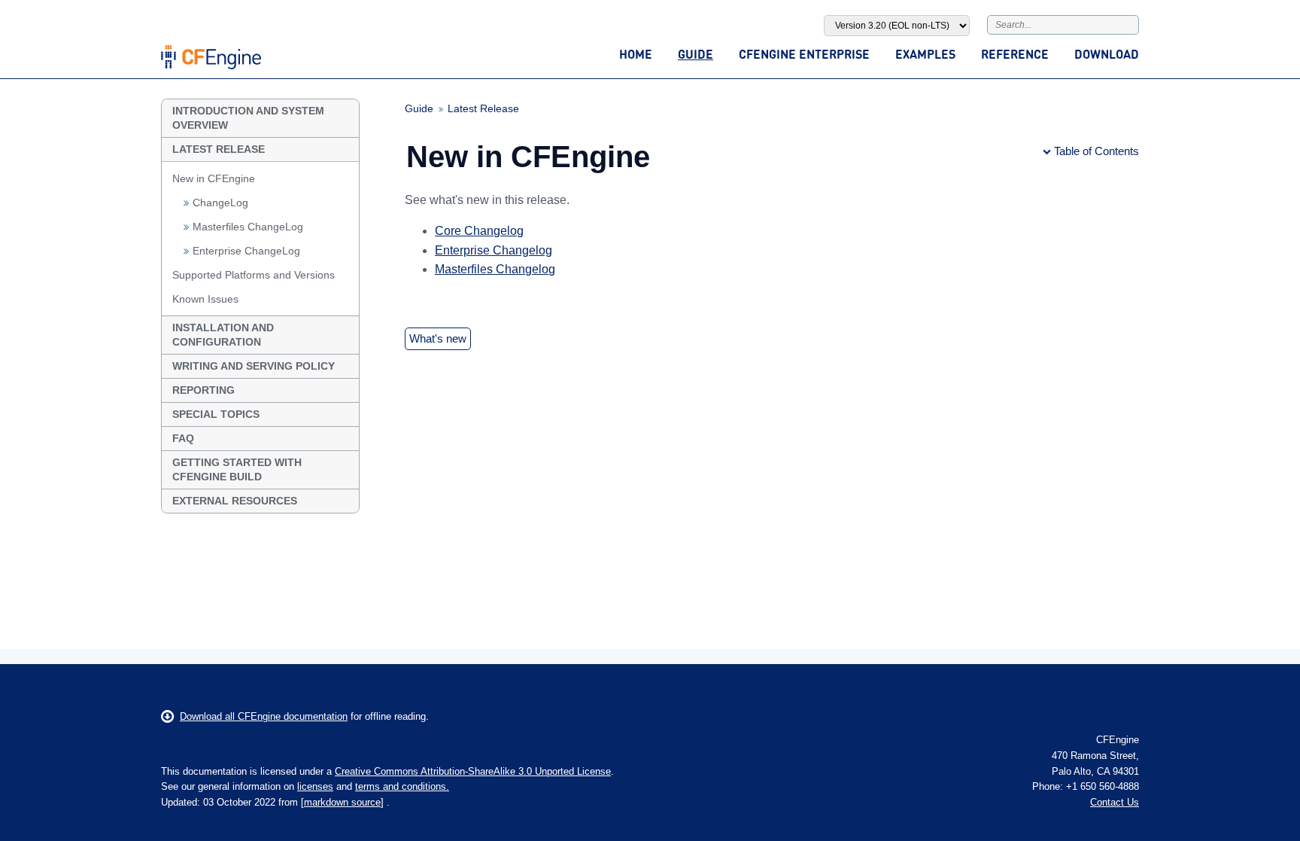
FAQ (183, 438)
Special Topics (216, 414)
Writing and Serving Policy (253, 366)
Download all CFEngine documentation (264, 716)
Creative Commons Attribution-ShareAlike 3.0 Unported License (473, 771)
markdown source (342, 802)
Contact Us (1114, 802)
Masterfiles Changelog (495, 269)
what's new (437, 338)
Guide (695, 54)
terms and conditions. (402, 786)
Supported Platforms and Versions (253, 275)
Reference (1015, 54)
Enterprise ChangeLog (246, 251)
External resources (234, 501)
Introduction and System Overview (248, 118)
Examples (925, 54)
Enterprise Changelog (493, 250)
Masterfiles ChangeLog (248, 227)
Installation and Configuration (223, 334)
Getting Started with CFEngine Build (237, 469)
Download (1106, 54)
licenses (315, 786)
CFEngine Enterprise (804, 54)
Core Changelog (479, 230)
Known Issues (205, 299)
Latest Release (218, 149)
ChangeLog (220, 203)
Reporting (203, 390)
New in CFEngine (213, 178)
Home (635, 54)
